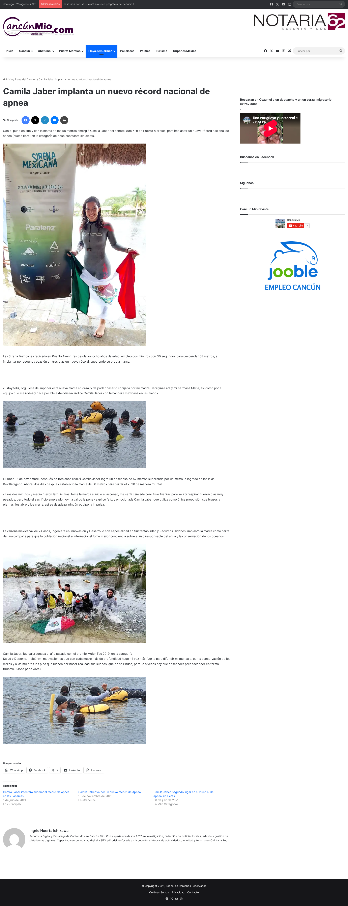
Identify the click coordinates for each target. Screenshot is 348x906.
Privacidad (178, 892)
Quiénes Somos (159, 892)
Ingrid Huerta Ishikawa (48, 830)
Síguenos (247, 183)
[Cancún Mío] (39, 27)
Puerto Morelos (70, 51)
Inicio (9, 51)
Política (145, 51)
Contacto (193, 892)
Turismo (161, 51)
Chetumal (44, 51)
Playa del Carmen (100, 51)
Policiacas (127, 51)
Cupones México (184, 51)
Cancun (24, 51)
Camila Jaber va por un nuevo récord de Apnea (109, 792)
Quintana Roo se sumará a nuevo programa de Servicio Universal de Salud (110, 4)
